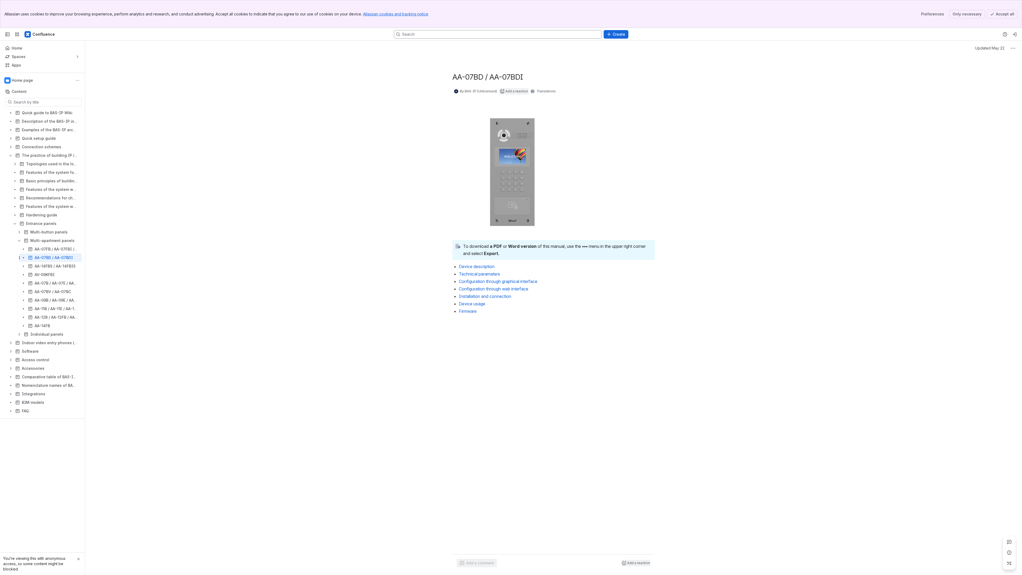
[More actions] (77, 80)
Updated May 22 (989, 48)
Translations (546, 91)
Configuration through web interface (493, 288)
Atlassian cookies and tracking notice (395, 14)
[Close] (78, 559)
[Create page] (1009, 563)
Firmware (468, 311)
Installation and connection (485, 296)
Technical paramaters (479, 274)
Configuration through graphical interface (498, 281)
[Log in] (1014, 34)
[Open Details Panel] (1009, 552)
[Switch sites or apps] (17, 34)
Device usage (472, 303)
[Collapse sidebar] (7, 34)
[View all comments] (1009, 542)
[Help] (1005, 34)
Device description (476, 266)
